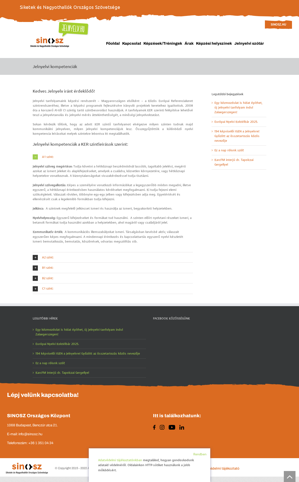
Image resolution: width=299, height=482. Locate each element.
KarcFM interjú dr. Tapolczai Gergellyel (62, 373)
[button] (113, 157)
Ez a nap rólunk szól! (229, 150)
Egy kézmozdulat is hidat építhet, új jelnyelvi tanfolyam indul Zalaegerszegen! (238, 107)
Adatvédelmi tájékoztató (220, 468)
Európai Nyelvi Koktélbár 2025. (236, 122)
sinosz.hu (278, 24)
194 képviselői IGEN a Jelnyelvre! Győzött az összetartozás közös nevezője (237, 136)
